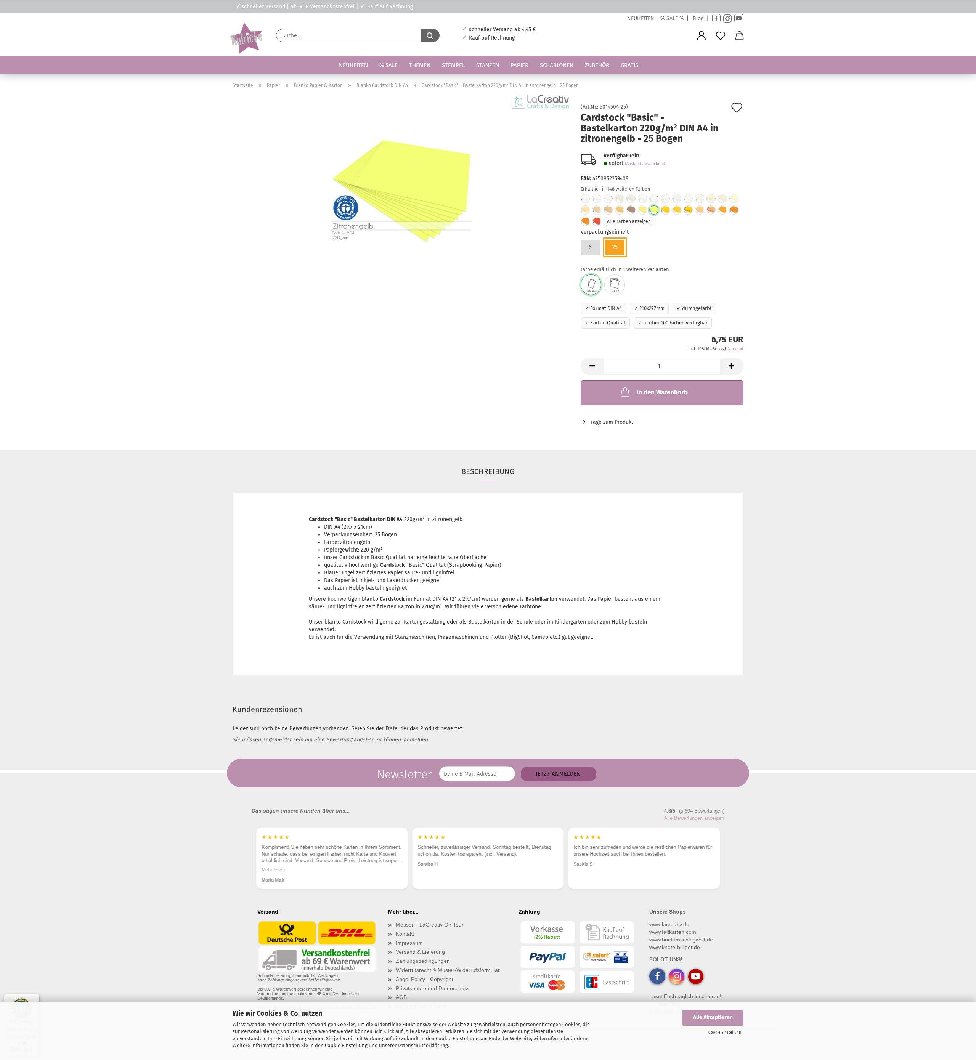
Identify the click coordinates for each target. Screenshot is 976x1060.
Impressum (409, 943)
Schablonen (556, 65)
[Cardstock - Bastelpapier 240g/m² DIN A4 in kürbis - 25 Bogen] (585, 221)
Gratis (629, 65)
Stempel (453, 65)
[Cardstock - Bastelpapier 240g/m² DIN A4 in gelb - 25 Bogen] (642, 210)
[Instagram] (727, 18)
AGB (401, 997)
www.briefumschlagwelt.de (681, 940)
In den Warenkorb (662, 392)
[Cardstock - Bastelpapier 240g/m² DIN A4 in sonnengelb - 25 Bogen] (676, 210)
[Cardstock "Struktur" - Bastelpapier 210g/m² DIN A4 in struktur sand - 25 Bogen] (733, 198)
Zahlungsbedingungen (423, 961)
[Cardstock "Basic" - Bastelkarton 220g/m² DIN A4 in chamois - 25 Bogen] (596, 210)
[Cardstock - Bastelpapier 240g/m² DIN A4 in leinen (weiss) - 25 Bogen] (676, 198)
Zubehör (597, 65)
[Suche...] (430, 35)
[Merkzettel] (720, 35)
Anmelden (415, 739)
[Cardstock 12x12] (614, 284)
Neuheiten (353, 65)
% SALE (388, 65)
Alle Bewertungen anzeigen (694, 818)
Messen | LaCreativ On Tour (430, 925)
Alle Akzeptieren (713, 1017)
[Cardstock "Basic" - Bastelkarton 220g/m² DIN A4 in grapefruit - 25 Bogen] (596, 221)
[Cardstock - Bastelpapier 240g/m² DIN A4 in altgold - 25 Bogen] (722, 210)
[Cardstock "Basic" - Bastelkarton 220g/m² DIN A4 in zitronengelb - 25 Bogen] (401, 190)
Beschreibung (488, 471)
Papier (519, 65)
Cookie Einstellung (724, 1032)
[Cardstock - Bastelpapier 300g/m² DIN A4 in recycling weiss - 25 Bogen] (653, 198)
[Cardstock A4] (591, 284)
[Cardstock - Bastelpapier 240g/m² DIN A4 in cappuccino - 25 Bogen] (608, 210)
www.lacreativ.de (669, 924)
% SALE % (672, 18)
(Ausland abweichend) (646, 163)
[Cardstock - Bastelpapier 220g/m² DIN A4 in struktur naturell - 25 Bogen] (711, 198)
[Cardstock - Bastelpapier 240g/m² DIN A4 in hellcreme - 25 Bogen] (722, 198)
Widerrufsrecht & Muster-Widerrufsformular (448, 970)
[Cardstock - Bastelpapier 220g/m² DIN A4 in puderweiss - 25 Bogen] (642, 198)
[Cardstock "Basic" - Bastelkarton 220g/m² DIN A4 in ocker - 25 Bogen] (733, 210)
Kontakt (405, 934)
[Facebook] (716, 18)
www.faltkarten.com (672, 932)
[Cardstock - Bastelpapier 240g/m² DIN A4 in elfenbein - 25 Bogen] (688, 198)
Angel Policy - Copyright (424, 979)
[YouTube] (738, 18)
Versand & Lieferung (420, 952)
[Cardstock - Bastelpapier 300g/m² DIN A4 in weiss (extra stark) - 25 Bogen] (608, 198)
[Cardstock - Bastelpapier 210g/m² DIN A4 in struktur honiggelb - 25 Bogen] (688, 210)
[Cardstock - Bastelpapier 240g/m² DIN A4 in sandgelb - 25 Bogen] (699, 210)
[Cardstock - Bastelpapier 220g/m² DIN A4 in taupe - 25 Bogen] (631, 210)
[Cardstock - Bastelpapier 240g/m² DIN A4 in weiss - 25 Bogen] (596, 198)
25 (615, 247)
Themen (419, 65)
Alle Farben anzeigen (629, 221)
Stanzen (487, 65)
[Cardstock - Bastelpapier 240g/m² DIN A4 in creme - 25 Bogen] (585, 210)
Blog (698, 18)
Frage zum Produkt (610, 422)
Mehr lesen (273, 869)
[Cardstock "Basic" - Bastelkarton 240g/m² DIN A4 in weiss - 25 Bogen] (585, 198)
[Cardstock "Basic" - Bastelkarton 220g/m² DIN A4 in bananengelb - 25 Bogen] (665, 210)
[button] (701, 35)
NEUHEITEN (640, 18)
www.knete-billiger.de (674, 947)
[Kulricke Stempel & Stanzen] (245, 38)
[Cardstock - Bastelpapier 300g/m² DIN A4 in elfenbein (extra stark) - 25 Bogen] (699, 198)
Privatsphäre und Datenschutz (432, 988)
